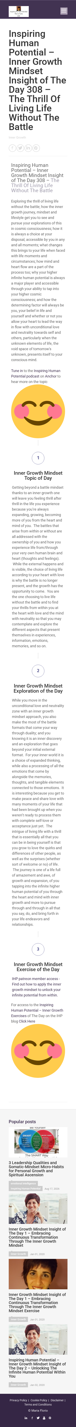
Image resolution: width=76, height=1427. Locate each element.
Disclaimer (57, 1400)
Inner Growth (17, 137)
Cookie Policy (39, 1400)
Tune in (17, 371)
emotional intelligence (23, 1183)
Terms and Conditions (38, 1404)
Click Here (27, 1021)
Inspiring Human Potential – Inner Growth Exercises (37, 1010)
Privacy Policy (18, 1400)
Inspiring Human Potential (26, 1188)
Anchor (51, 376)
